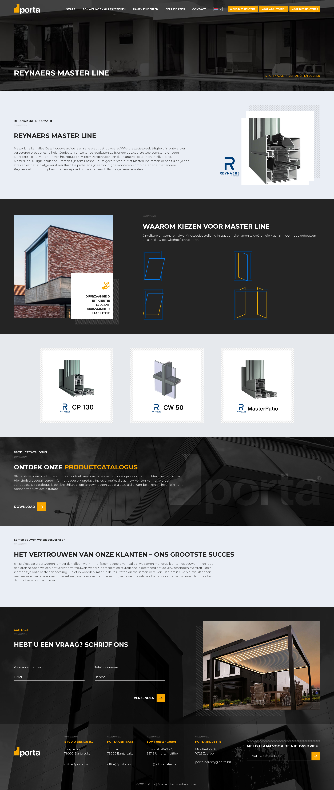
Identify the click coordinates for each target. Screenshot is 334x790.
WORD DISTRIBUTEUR (242, 9)
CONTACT (199, 9)
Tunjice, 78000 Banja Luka (120, 751)
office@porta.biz (76, 764)
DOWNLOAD (24, 507)
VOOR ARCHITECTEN (273, 9)
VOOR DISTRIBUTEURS (305, 9)
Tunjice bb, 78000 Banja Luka (77, 751)
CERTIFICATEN (175, 9)
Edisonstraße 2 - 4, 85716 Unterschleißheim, (164, 751)
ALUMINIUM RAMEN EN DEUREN (298, 75)
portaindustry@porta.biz (213, 762)
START (70, 9)
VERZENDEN (144, 698)
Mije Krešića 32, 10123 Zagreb (206, 751)
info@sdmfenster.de (161, 764)
